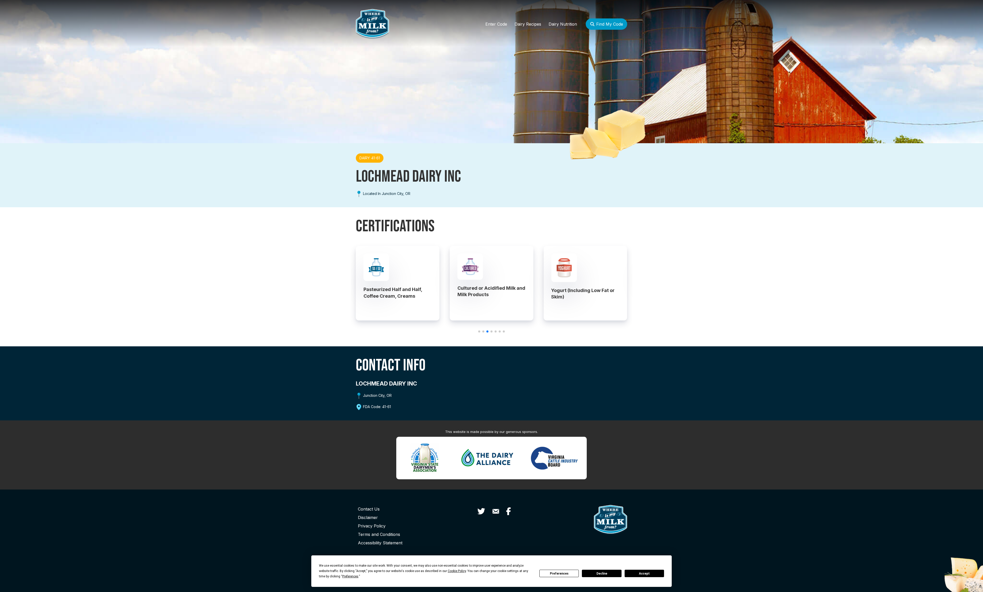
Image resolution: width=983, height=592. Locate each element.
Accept (644, 573)
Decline (601, 573)
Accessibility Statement (380, 542)
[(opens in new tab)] (425, 457)
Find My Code (609, 24)
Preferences (559, 573)
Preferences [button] (350, 576)
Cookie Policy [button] (457, 571)
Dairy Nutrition (563, 24)
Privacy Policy (372, 525)
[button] (479, 331)
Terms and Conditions (379, 534)
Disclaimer (368, 517)
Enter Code (496, 24)
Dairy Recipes (528, 24)
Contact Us (369, 509)
